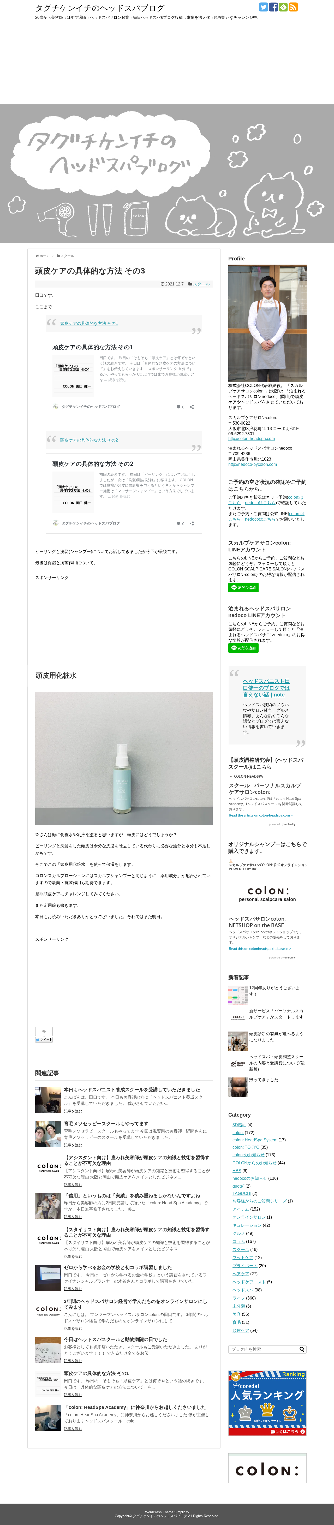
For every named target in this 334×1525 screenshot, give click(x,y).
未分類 (238, 1306)
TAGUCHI (241, 1193)
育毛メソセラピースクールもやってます (106, 1123)
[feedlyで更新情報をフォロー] (283, 9)
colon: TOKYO (245, 1147)
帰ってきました (263, 1079)
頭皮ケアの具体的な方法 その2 (89, 440)
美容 (236, 1314)
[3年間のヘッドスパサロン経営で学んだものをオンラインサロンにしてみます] (48, 1312)
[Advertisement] (167, 65)
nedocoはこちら (260, 503)
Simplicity (181, 1512)
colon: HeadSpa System (254, 1140)
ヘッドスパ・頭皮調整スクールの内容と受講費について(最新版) (277, 1063)
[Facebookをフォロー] (273, 9)
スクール (201, 284)
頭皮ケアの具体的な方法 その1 (89, 323)
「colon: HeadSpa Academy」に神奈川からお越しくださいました (135, 1407)
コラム (238, 1241)
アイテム (240, 1209)
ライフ (238, 1298)
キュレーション (247, 1225)
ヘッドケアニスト (249, 1282)
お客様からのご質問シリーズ (259, 1201)
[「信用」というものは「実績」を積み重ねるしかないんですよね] (48, 1206)
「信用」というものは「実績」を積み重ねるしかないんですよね (132, 1195)
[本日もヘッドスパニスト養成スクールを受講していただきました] (48, 1100)
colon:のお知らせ (248, 1155)
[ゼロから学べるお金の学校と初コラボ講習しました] (48, 1278)
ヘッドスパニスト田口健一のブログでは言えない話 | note (266, 688)
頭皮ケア (240, 1330)
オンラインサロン (249, 1217)
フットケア (242, 1257)
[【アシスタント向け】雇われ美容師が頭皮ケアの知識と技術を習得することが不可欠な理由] (48, 1168)
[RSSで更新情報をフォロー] (293, 9)
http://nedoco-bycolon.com (252, 464)
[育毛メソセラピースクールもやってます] (48, 1134)
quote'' (238, 1186)
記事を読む (73, 1111)
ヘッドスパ (242, 1290)
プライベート (245, 1266)
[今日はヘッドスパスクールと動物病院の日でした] (48, 1350)
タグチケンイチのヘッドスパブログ (100, 8)
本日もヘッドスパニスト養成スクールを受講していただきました (132, 1089)
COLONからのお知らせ (254, 1163)
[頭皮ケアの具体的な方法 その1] (48, 1384)
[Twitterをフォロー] (263, 9)
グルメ (238, 1233)
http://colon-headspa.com (251, 438)
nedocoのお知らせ (249, 1178)
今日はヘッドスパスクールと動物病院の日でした (115, 1339)
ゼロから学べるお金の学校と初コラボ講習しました (118, 1267)
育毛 (236, 1322)
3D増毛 (239, 1125)
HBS (236, 1171)
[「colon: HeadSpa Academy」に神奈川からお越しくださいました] (48, 1418)
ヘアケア (240, 1274)
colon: (238, 1132)
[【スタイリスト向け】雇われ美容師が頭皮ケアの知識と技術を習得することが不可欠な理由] (48, 1240)
